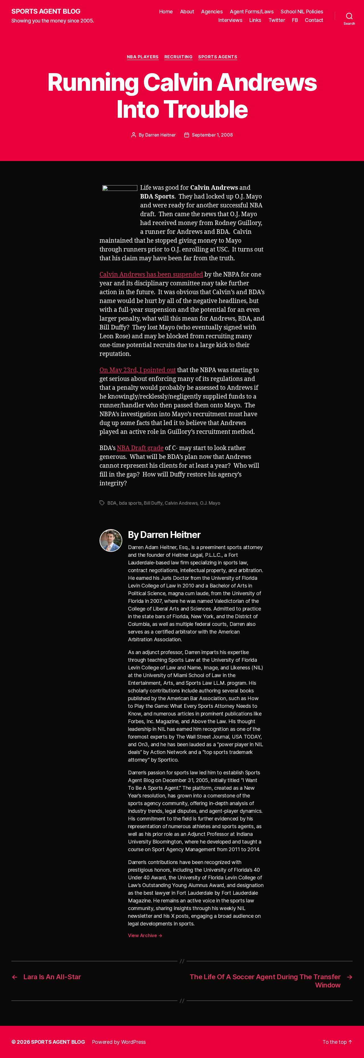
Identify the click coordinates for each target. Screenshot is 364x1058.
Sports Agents (217, 56)
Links (255, 20)
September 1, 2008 (212, 135)
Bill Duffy (153, 503)
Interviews (230, 20)
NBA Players (143, 56)
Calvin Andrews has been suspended (151, 275)
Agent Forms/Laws (252, 12)
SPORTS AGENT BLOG (45, 11)
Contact (314, 20)
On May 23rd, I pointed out (138, 370)
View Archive (145, 935)
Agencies (212, 12)
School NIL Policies (302, 12)
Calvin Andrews (181, 503)
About (187, 12)
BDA (112, 503)
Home (166, 12)
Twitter (276, 20)
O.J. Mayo (210, 503)
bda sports (130, 503)
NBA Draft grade (140, 448)
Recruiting (178, 56)
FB (295, 20)
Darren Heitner (160, 135)
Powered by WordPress (119, 1042)
